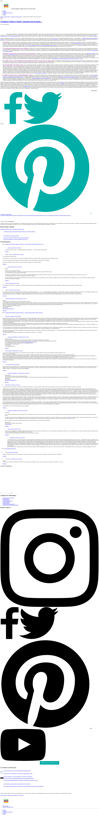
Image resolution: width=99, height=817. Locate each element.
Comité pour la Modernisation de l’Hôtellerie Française (68, 77)
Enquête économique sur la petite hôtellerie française (41, 78)
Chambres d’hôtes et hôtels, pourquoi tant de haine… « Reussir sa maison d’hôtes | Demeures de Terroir (24, 312)
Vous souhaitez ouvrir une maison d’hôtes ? (11, 235)
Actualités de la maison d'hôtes (6, 214)
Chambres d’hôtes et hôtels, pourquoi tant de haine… (21, 22)
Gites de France (55, 39)
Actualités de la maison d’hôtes (8, 497)
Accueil (4, 10)
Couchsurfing (61, 83)
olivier (9, 247)
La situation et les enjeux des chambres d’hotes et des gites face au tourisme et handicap (19, 231)
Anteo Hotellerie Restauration (10, 448)
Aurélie (6, 283)
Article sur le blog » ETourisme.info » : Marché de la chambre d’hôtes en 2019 (17, 773)
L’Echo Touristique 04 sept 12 (14, 36)
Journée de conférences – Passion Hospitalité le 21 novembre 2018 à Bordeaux (18, 776)
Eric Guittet (7, 316)
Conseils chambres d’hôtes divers (9, 504)
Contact (4, 14)
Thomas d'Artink (8, 350)
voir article (69, 417)
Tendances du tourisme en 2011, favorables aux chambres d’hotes (12, 229)
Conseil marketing (6, 499)
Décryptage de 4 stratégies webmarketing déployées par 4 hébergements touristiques (19, 778)
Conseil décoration (6, 503)
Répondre (7, 251)
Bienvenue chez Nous (77, 43)
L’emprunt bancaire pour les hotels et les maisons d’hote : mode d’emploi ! (17, 783)
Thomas (9, 266)
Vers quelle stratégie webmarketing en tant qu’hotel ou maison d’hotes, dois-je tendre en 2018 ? (21, 780)
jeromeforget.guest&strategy (10, 298)
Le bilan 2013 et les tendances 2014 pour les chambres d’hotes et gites (16, 237)
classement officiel (26, 86)
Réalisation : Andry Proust (19, 795)
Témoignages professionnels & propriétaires (11, 505)
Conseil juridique (6, 498)
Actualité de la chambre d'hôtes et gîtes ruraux (8, 215)
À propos (4, 13)
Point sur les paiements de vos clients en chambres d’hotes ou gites (16, 239)
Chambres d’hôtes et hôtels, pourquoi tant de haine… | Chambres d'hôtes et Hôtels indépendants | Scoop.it (24, 244)
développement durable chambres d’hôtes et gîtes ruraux (37, 215)
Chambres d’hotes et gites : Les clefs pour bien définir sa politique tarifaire (17, 770)
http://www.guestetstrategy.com (8, 308)
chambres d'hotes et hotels (22, 215)
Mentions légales (10, 795)
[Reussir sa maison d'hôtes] (5, 804)
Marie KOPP (7, 384)
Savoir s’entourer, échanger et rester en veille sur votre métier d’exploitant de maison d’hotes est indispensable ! (24, 786)
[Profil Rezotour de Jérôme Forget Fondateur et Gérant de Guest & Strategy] (98, 90)
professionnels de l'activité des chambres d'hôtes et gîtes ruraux (59, 215)
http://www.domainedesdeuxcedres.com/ (29, 341)
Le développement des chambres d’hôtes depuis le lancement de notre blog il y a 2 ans (66, 58)
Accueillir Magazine (11, 54)
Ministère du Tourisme (91, 53)
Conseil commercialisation (7, 500)
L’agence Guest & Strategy (8, 12)
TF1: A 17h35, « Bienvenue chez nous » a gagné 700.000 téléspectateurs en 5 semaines (41, 45)
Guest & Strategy (8, 424)
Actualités (4, 11)
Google (11, 38)
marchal (9, 428)
